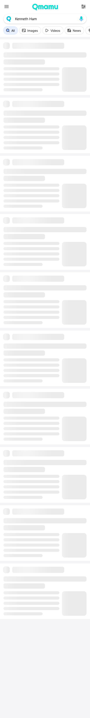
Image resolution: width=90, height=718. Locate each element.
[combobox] (45, 19)
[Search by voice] (81, 19)
